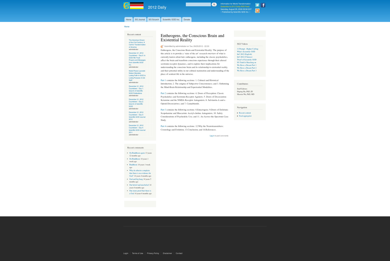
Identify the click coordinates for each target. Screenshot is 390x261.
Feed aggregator (245, 116)
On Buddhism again (137, 153)
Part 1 (163, 80)
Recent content (245, 113)
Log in (212, 135)
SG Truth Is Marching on (246, 62)
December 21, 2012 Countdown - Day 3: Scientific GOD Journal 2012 (137, 115)
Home (128, 19)
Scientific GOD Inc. (171, 19)
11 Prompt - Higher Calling (247, 49)
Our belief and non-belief (139, 185)
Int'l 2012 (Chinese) (244, 57)
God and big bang (136, 179)
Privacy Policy (153, 253)
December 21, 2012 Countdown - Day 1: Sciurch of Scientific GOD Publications (136, 89)
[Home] (134, 6)
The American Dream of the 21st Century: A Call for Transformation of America (137, 43)
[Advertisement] (195, 239)
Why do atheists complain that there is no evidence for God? (140, 173)
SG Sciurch (154, 19)
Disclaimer (167, 253)
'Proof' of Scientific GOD (246, 59)
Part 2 (163, 93)
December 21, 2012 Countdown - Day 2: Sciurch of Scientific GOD (136, 102)
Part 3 (163, 109)
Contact (179, 253)
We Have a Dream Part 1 (246, 65)
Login (125, 253)
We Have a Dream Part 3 (246, 70)
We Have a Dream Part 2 (246, 68)
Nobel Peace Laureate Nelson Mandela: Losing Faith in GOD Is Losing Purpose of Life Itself (137, 75)
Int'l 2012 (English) (244, 54)
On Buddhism (134, 159)
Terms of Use (137, 253)
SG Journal (140, 19)
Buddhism (133, 164)
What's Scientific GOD (246, 51)
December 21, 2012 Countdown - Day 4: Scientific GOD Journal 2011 (137, 128)
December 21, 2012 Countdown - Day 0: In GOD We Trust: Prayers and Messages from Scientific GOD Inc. (137, 59)
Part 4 (163, 126)
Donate (187, 19)
